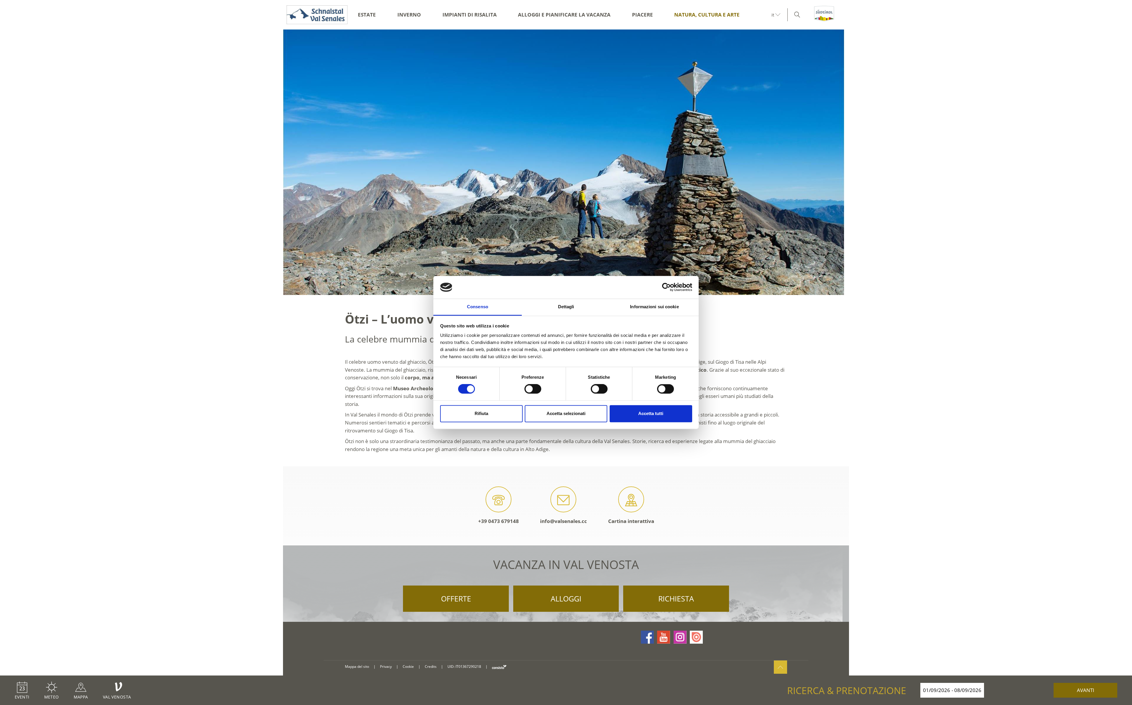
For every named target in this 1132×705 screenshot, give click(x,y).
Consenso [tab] (477, 306)
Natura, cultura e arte (707, 14)
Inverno (409, 14)
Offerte (456, 598)
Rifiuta (481, 413)
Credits (431, 666)
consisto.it (499, 667)
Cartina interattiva (631, 521)
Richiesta (676, 598)
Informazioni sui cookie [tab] (654, 306)
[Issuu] (696, 637)
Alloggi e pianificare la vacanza (564, 14)
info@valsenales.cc (563, 521)
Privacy (386, 666)
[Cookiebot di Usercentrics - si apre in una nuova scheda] (666, 287)
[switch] (532, 389)
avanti (1085, 690)
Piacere (642, 14)
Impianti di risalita (469, 14)
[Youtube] (663, 637)
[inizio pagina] (780, 667)
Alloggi (566, 598)
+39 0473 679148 (498, 521)
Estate (367, 14)
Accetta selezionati (566, 413)
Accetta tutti (650, 413)
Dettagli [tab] (566, 306)
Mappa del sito (357, 666)
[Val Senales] (315, 14)
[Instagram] (680, 637)
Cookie (408, 666)
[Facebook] (647, 637)
